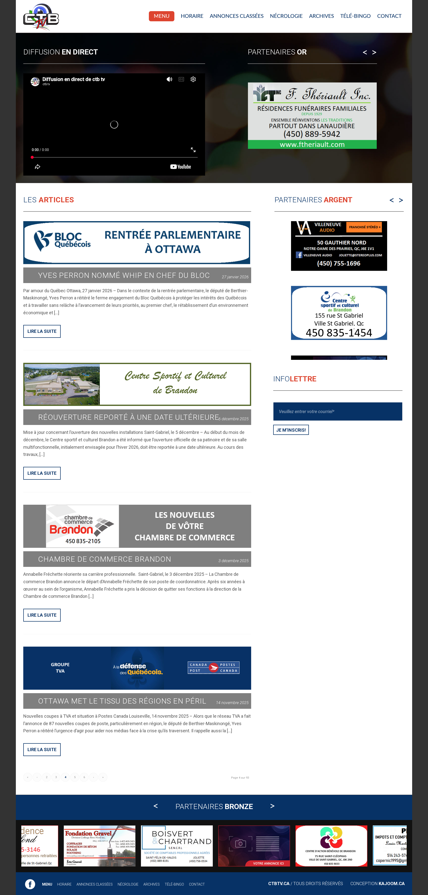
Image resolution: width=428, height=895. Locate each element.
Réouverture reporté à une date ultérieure (128, 417)
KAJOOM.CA (392, 883)
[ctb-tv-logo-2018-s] (41, 16)
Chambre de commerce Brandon (104, 559)
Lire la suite (41, 331)
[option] (312, 115)
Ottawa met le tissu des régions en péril (122, 701)
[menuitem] (161, 16)
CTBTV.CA (279, 883)
